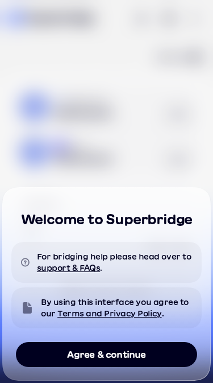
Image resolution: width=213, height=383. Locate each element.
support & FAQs (68, 268)
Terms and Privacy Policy (109, 314)
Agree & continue (106, 354)
